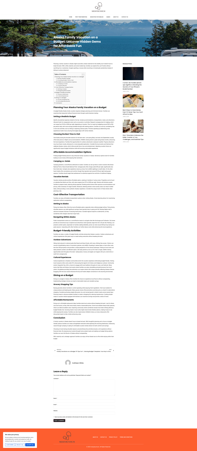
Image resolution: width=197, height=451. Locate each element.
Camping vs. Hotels (62, 83)
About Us (115, 17)
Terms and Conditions (126, 437)
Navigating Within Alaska (64, 90)
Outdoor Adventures (63, 94)
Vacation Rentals (62, 85)
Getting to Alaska (62, 89)
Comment (56, 378)
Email (55, 404)
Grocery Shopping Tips (63, 99)
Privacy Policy (113, 437)
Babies (108, 17)
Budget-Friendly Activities (63, 92)
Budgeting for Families (96, 17)
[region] (20, 440)
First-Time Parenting (81, 17)
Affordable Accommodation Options (66, 82)
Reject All (20, 445)
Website (55, 410)
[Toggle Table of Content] (82, 74)
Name (55, 398)
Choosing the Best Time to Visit (65, 80)
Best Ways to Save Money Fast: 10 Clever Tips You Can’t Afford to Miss (133, 112)
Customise (10, 445)
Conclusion (59, 103)
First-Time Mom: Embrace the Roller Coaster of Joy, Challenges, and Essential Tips (133, 137)
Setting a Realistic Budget (63, 78)
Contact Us (125, 17)
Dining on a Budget (60, 97)
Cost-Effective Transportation (64, 87)
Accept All (30, 445)
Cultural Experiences (63, 96)
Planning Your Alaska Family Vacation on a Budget (69, 77)
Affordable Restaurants (64, 101)
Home (70, 17)
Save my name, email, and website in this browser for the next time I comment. (74, 417)
